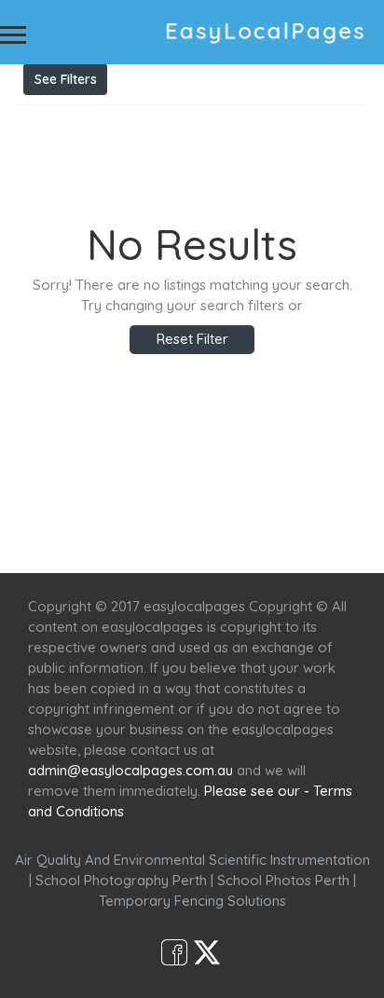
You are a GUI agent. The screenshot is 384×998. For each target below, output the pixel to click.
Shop (342, 539)
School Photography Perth (121, 880)
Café (287, 539)
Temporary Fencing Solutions (192, 900)
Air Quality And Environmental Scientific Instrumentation (192, 859)
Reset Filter (192, 339)
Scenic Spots (208, 539)
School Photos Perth (283, 880)
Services (115, 539)
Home (44, 539)
